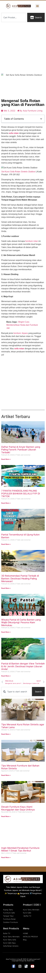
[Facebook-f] (13, 966)
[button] (37, 6)
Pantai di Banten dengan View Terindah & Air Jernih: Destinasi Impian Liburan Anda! (23, 666)
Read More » (6, 459)
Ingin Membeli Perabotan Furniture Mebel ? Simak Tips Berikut (20, 849)
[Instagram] (19, 966)
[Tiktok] (26, 966)
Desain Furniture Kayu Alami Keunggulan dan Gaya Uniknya (18, 808)
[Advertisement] (23, 48)
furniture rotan (31, 241)
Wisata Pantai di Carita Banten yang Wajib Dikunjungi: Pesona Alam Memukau (21, 622)
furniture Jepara (21, 333)
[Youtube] (32, 966)
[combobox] (13, 17)
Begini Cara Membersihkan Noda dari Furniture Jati (22, 325)
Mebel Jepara (16, 887)
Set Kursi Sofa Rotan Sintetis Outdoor (18, 172)
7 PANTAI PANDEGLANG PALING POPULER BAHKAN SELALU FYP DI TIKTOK (20, 493)
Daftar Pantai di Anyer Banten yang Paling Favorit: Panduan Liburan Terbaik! (20, 450)
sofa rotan (14, 133)
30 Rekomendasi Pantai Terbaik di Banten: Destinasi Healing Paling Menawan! (20, 578)
